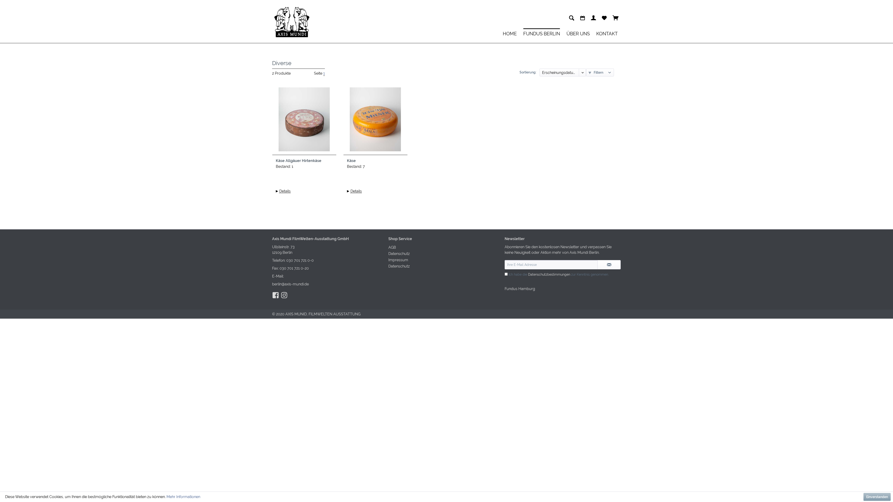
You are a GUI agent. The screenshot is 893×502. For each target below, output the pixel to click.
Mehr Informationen (183, 497)
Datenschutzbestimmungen (549, 274)
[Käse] (375, 121)
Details (285, 191)
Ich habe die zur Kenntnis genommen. (559, 274)
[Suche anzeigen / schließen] (571, 18)
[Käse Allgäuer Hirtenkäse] (304, 121)
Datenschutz (399, 253)
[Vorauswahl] (604, 18)
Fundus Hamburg (520, 289)
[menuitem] (571, 18)
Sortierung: (528, 72)
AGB (392, 247)
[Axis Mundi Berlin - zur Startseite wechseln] (291, 22)
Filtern (598, 72)
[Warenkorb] (615, 18)
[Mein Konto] (593, 18)
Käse (351, 161)
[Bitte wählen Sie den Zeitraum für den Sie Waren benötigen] (582, 18)
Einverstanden (877, 497)
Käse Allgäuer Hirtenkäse (298, 161)
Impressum (398, 260)
